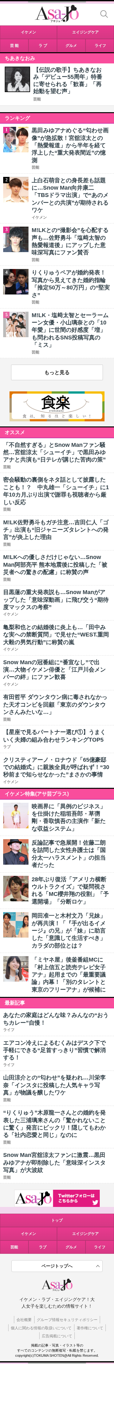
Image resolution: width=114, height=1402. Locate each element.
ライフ (99, 1247)
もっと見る (57, 372)
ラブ (43, 1247)
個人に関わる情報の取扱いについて (41, 1328)
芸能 (37, 99)
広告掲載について (57, 1336)
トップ (57, 1220)
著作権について (90, 1328)
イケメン (28, 1233)
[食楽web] (57, 419)
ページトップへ (57, 1265)
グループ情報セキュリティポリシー (67, 1320)
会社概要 (24, 1320)
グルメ (71, 1247)
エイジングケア (85, 1233)
